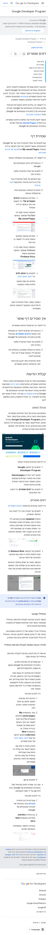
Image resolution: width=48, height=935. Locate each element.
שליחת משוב (37, 47)
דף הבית (43, 39)
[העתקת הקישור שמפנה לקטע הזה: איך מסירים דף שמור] (14, 318)
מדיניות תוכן (41, 874)
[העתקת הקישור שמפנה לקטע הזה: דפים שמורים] (27, 500)
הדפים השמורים (15, 506)
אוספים (23, 96)
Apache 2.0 (41, 855)
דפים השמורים (30, 393)
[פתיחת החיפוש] (11, 3)
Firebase (42, 899)
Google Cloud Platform (36, 903)
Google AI (42, 907)
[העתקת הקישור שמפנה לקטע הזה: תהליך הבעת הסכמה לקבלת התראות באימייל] (43, 648)
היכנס (5, 3)
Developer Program (35, 42)
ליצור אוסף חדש (25, 276)
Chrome (42, 895)
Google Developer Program (29, 11)
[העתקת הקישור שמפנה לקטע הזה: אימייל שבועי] (29, 614)
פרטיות (35, 923)
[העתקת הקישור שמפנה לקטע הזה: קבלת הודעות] (23, 374)
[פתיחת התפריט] (42, 3)
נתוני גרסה (14, 384)
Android (42, 891)
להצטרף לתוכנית (33, 114)
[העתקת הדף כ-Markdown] (15, 54)
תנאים (43, 923)
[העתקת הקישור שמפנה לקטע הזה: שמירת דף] (28, 136)
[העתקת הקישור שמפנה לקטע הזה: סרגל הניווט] (29, 407)
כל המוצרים (41, 912)
